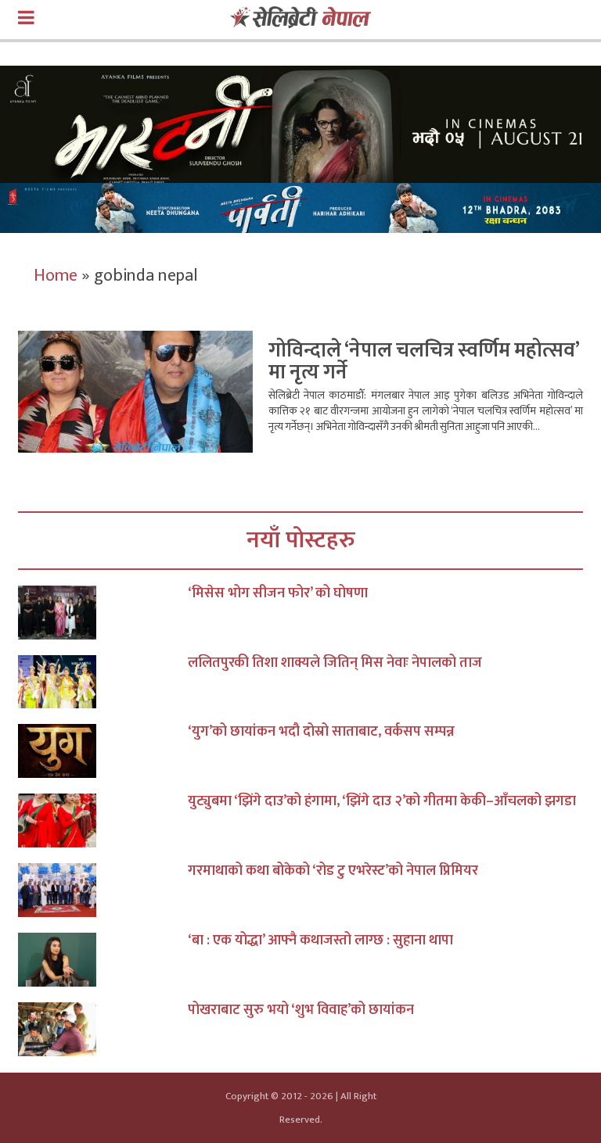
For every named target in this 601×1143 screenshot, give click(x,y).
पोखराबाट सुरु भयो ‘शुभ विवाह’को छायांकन (301, 1010)
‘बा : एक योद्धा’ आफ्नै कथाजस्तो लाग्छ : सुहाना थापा (320, 940)
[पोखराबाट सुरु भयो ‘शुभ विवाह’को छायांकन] (103, 1029)
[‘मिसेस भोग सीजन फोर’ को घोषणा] (103, 613)
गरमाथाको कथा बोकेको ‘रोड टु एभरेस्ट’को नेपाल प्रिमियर (333, 871)
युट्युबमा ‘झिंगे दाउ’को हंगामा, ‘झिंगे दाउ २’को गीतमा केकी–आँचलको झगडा (382, 801)
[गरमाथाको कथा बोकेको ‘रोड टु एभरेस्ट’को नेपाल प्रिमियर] (103, 890)
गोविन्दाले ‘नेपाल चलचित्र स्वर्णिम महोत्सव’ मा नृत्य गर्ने (423, 361)
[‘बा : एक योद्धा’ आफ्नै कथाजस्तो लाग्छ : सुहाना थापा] (103, 960)
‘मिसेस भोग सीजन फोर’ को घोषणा (278, 593)
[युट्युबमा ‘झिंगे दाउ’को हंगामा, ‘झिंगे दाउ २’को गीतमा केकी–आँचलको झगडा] (103, 820)
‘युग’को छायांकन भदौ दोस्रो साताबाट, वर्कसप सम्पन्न (321, 732)
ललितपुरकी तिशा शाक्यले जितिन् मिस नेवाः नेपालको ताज (335, 663)
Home (55, 275)
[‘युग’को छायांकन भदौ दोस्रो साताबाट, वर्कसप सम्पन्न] (103, 751)
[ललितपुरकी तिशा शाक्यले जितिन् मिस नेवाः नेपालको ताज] (103, 682)
